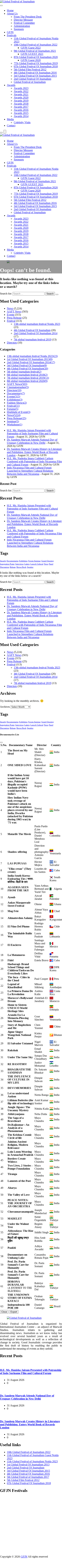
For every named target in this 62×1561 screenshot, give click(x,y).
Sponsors (19, 29)
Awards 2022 (21, 91)
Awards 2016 (21, 109)
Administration (22, 26)
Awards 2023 (21, 88)
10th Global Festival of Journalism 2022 (35, 44)
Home (10, 10)
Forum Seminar (34, 561)
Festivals (11, 35)
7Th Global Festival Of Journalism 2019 (36, 63)
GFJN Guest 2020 (31, 60)
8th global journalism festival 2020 (27, 380)
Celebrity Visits (22, 122)
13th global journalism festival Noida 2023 (37, 323)
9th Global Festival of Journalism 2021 (35, 50)
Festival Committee (24, 22)
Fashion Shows (17, 402)
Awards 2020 (21, 97)
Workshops (14, 424)
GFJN (10, 32)
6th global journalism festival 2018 (27, 374)
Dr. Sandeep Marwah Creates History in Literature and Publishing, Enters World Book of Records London (34, 452)
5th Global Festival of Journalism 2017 (28, 1476)
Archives (5, 706)
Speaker (30, 567)
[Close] (1, 742)
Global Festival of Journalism (30, 81)
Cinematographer (18, 387)
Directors (12, 342)
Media (10, 119)
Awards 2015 (21, 113)
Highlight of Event (18, 412)
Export (14, 1312)
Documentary (16, 393)
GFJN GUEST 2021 (32, 54)
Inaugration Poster (7, 564)
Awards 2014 (21, 116)
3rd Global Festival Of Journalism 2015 (35, 75)
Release (13, 567)
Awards (11, 85)
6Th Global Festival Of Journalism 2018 (36, 66)
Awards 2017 (21, 106)
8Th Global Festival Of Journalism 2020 (36, 57)
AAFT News (14, 311)
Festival (11, 320)
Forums (12, 408)
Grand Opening (47, 561)
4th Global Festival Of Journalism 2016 (35, 72)
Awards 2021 (21, 94)
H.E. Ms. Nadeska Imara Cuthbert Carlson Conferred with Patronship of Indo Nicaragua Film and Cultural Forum (34, 461)
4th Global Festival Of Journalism (32, 330)
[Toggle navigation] (1, 5)
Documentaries (12, 561)
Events (10, 314)
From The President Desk (28, 16)
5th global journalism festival (24, 371)
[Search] (1, 132)
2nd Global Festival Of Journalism (32, 78)
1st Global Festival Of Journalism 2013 (30, 359)
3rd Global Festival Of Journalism (27, 365)
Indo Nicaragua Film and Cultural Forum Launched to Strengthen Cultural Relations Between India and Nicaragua (30, 470)
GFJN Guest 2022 (31, 47)
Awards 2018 (21, 103)
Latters (27, 564)
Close (4, 1312)
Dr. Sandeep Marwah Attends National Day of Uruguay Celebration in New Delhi (32, 441)
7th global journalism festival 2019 (32, 339)
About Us (12, 13)
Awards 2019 (21, 100)
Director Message (23, 19)
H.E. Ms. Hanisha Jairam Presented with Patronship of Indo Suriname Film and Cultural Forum (32, 433)
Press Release (14, 317)
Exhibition (23, 561)
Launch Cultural (36, 564)
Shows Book (21, 567)
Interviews (19, 564)
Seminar (13, 421)
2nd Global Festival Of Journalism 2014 (35, 333)
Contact (11, 125)
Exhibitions (14, 399)
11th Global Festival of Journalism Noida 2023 (32, 1461)
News (10, 308)
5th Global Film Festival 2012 (30, 69)
